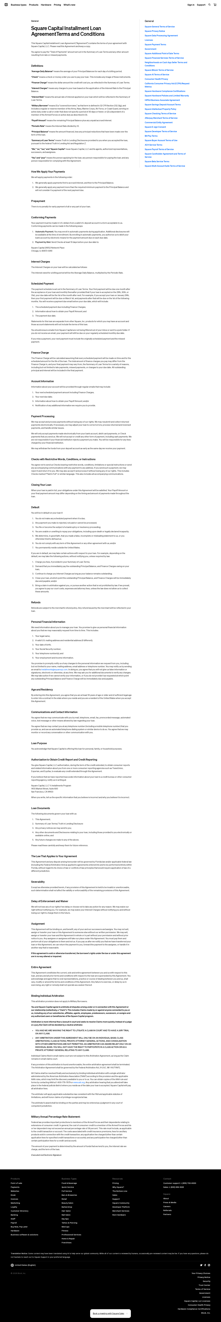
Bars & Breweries (69, 1195)
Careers (166, 1206)
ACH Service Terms (153, 144)
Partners (167, 1214)
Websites (15, 1191)
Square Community (120, 1203)
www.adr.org (79, 1082)
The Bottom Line (119, 1191)
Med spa (65, 1227)
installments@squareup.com (54, 669)
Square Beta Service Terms (157, 161)
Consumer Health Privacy (156, 79)
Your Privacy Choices (201, 1273)
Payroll (14, 1223)
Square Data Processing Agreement (161, 35)
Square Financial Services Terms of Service (164, 57)
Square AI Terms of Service (157, 74)
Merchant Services (120, 1211)
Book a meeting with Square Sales (108, 1313)
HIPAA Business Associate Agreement (162, 100)
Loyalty (14, 1207)
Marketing (15, 1203)
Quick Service (68, 1187)
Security (206, 1281)
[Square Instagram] (209, 1265)
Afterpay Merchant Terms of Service (161, 118)
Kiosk (13, 1195)
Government (150, 49)
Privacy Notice (204, 1277)
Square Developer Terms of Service (161, 131)
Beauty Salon (67, 1203)
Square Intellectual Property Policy (160, 109)
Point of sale (16, 1183)
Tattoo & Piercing (69, 1223)
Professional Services (71, 1235)
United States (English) (25, 1265)
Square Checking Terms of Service (160, 113)
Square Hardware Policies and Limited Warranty (167, 95)
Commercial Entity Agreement (159, 122)
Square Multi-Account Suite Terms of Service (165, 165)
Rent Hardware (119, 1215)
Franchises (66, 1243)
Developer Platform (121, 1207)
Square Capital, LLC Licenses (197, 1301)
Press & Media (169, 1202)
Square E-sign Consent (155, 127)
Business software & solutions (24, 1235)
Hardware (15, 1231)
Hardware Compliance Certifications (194, 1309)
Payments (15, 1187)
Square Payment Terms (155, 44)
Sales (114, 1195)
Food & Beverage (69, 1183)
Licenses (149, 40)
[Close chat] (127, 1313)
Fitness (65, 1231)
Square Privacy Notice (155, 31)
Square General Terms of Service (160, 26)
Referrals (167, 1210)
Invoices (14, 1199)
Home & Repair (68, 1239)
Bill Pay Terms (151, 135)
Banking (14, 1215)
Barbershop (67, 1207)
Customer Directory (19, 1211)
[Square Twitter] (201, 1265)
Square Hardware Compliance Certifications (165, 91)
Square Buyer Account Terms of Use (161, 140)
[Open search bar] (209, 4)
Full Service (67, 1191)
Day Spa (65, 1219)
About (166, 1199)
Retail (64, 1199)
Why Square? (118, 1187)
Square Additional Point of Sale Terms (162, 53)
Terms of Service (202, 1289)
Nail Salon (66, 1215)
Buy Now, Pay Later (19, 1227)
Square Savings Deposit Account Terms (163, 104)
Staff (13, 1219)
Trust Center (204, 1285)
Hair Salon (66, 1211)
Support (116, 1199)
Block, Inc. (205, 1313)
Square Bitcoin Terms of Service (159, 70)
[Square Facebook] (205, 1265)
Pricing (115, 1183)
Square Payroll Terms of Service (159, 149)
